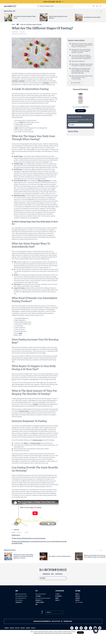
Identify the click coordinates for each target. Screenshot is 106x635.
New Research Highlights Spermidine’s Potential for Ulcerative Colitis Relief (82, 64)
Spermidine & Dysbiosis (78, 61)
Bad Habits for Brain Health (92, 17)
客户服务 (77, 591)
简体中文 (49, 612)
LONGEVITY (27, 532)
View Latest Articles (75, 82)
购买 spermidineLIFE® (20, 594)
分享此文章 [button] (16, 529)
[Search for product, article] (38, 6)
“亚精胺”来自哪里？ (40, 602)
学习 (36, 591)
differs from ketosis (43, 180)
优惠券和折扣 (18, 602)
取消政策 (28, 628)
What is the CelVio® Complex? (42, 598)
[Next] (100, 11)
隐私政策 (12, 628)
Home (13, 24)
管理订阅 (77, 596)
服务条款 (17, 628)
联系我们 (77, 600)
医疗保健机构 (58, 596)
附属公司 (57, 600)
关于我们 (57, 594)
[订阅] (91, 125)
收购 (16, 591)
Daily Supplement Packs (21, 596)
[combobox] (55, 6)
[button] (95, 630)
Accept (80, 632)
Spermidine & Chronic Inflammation (59, 556)
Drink (21, 122)
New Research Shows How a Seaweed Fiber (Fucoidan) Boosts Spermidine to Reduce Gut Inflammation (82, 45)
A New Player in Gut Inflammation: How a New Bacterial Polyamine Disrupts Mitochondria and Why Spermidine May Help (81, 71)
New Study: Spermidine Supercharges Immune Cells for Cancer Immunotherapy (82, 77)
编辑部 (57, 598)
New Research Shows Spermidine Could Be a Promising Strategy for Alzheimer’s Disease (80, 51)
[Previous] (97, 11)
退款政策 (6, 628)
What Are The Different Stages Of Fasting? (31, 24)
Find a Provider (19, 600)
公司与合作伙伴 (59, 591)
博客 (18, 24)
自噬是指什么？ (39, 600)
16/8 (16, 128)
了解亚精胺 (38, 596)
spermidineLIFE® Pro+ (20, 598)
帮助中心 (77, 594)
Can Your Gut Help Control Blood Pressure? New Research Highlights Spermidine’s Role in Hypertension (81, 57)
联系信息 (33, 628)
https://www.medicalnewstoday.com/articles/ (29, 538)
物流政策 (22, 628)
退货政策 (77, 598)
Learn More (80, 110)
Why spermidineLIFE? (40, 594)
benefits (35, 404)
